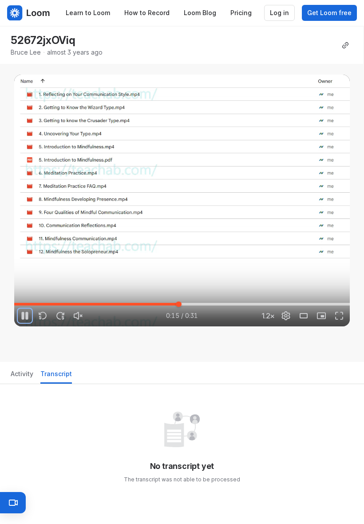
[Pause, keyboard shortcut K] (25, 316)
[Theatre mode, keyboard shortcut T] (304, 316)
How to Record (147, 12)
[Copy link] (345, 45)
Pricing (241, 12)
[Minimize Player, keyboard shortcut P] (321, 316)
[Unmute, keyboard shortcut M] (78, 316)
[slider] (182, 304)
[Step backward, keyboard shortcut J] (43, 316)
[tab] (22, 376)
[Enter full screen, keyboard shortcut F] (339, 316)
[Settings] (286, 316)
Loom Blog (200, 12)
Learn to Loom (88, 12)
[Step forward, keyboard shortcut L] (60, 316)
